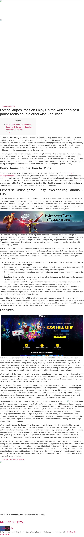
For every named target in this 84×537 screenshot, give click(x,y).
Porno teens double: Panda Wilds (18, 124)
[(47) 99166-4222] (0, 518)
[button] (42, 103)
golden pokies (10, 176)
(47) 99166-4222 (12, 522)
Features (9, 132)
